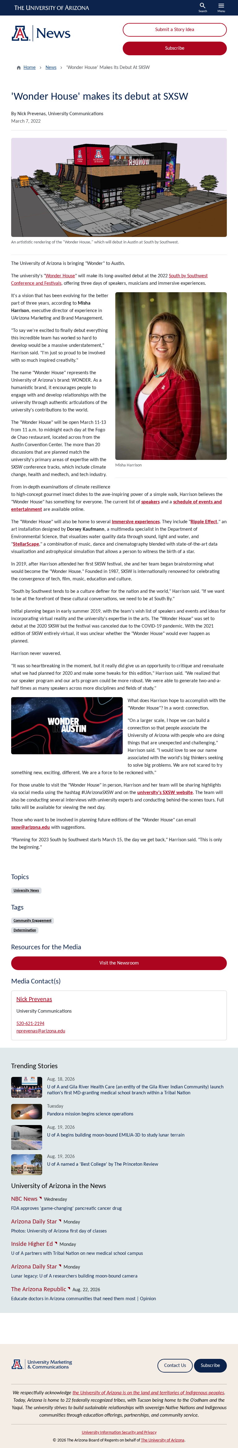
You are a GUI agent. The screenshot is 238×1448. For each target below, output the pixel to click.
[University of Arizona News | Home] (63, 33)
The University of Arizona (162, 1440)
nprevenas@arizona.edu (40, 1031)
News (51, 67)
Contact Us (175, 1365)
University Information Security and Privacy (119, 1432)
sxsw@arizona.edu (30, 827)
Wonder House (60, 276)
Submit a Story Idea (174, 29)
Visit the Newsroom (119, 963)
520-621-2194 (30, 1023)
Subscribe (174, 48)
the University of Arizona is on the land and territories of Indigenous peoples (148, 1393)
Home (30, 67)
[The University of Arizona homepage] (52, 8)
